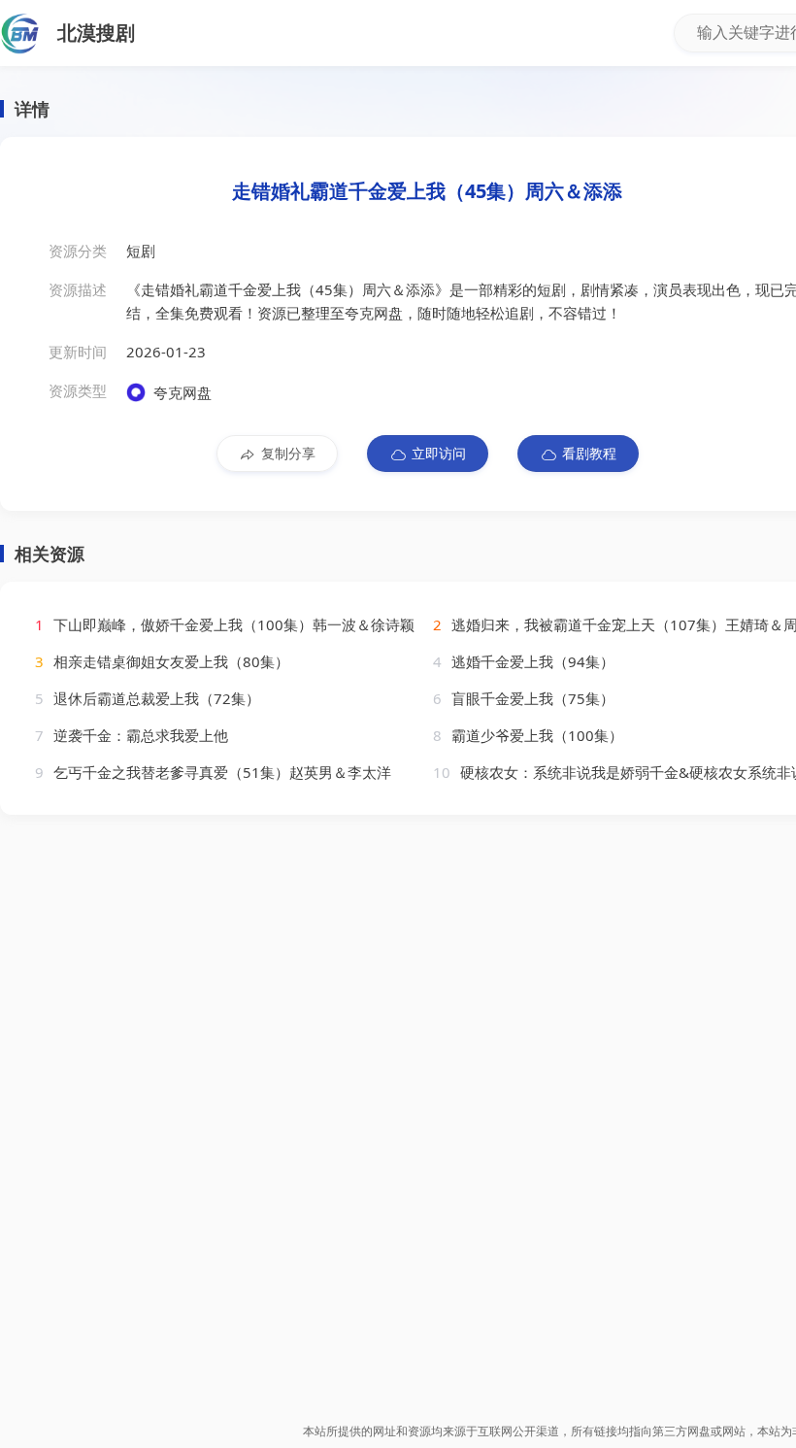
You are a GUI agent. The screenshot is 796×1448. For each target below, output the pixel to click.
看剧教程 (589, 453)
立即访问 (439, 453)
